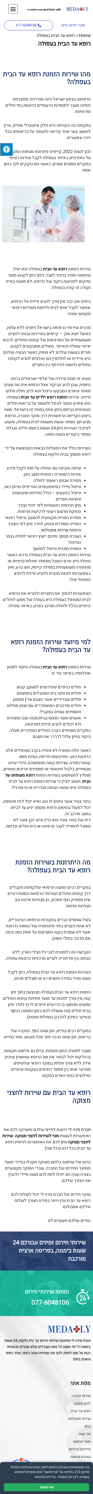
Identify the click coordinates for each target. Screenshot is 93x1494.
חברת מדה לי (79, 1129)
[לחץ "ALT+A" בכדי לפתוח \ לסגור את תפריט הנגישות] (6, 149)
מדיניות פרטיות (45, 1476)
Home (85, 35)
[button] (13, 9)
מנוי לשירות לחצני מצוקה (37, 1136)
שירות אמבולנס (54, 530)
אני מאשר (46, 1487)
